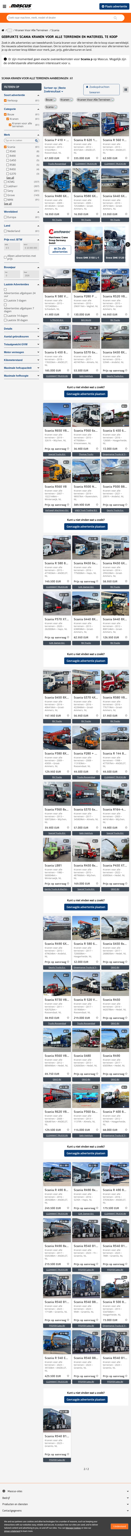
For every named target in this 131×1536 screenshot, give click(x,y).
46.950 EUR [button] (110, 314)
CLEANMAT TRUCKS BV (86, 163)
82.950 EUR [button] (81, 637)
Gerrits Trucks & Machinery (57, 889)
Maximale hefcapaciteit (17, 368)
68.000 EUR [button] (110, 1130)
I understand (119, 1526)
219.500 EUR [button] (53, 1264)
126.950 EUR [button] (111, 637)
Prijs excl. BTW (13, 239)
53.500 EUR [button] (81, 370)
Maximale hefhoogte (16, 375)
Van (6, 272)
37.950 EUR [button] (110, 715)
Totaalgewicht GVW (15, 344)
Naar (25, 272)
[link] (57, 124)
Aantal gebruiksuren (16, 336)
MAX (25, 244)
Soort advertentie (14, 95)
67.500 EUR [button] (52, 158)
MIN (6, 244)
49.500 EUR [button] (81, 771)
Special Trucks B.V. (57, 454)
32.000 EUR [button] (81, 962)
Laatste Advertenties (16, 284)
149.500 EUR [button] (53, 581)
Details (8, 328)
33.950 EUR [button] (110, 214)
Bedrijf (6, 1498)
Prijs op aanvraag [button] (113, 370)
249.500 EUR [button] (53, 1208)
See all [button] (10, 178)
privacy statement (12, 1531)
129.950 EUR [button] (53, 771)
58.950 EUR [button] (110, 581)
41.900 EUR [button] (52, 314)
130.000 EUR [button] (82, 314)
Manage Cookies (73, 1528)
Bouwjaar (9, 267)
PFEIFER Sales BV (86, 1269)
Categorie (10, 109)
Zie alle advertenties (60, 250)
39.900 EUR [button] (52, 827)
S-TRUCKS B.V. (57, 320)
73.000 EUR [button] (110, 1320)
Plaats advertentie (116, 6)
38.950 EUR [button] (52, 1018)
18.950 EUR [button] (52, 214)
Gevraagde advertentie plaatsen (86, 394)
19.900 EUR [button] (110, 827)
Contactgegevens (12, 1510)
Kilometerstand (13, 360)
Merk (7, 134)
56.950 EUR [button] (81, 715)
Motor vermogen (14, 352)
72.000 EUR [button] (110, 449)
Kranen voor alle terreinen (31, 30)
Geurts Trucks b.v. (115, 376)
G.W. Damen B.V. (86, 586)
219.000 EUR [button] (82, 1018)
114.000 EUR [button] (82, 1130)
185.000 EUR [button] (53, 370)
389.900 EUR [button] (82, 505)
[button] (22, 87)
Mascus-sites (15, 1491)
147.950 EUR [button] (53, 715)
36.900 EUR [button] (81, 449)
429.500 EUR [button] (53, 1376)
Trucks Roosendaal (57, 163)
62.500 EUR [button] (110, 158)
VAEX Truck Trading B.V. (86, 510)
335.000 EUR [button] (82, 158)
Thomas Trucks (86, 454)
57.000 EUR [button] (81, 827)
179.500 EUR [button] (111, 1208)
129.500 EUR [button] (53, 1130)
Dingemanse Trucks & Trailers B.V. (89, 967)
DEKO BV (115, 889)
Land (7, 225)
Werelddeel (11, 211)
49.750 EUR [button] (52, 1074)
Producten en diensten (15, 1504)
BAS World (86, 320)
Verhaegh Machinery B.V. (57, 510)
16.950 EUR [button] (81, 214)
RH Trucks (57, 219)
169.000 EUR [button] (82, 883)
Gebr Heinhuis (86, 376)
